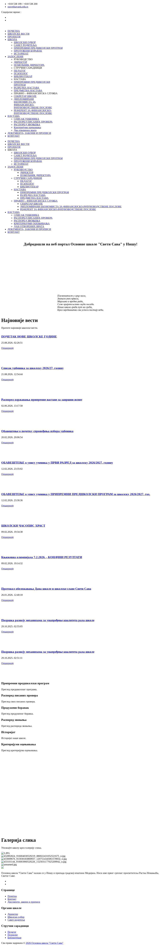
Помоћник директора (29, 65)
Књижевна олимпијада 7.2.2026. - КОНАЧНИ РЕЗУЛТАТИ (41, 557)
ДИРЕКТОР (20, 62)
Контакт (12, 899)
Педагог (12, 932)
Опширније (7, 348)
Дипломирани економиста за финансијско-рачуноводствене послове (33, 103)
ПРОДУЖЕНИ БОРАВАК (28, 50)
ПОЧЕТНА (14, 31)
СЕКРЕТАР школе (25, 96)
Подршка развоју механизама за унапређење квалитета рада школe (47, 620)
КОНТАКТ (14, 136)
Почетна (12, 896)
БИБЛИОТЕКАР (23, 76)
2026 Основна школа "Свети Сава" (44, 943)
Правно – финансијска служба (36, 201)
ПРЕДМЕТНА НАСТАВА (28, 90)
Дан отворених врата (25, 130)
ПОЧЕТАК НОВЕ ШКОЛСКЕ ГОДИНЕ (29, 336)
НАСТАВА (14, 116)
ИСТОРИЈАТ (21, 53)
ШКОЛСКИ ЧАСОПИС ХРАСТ (23, 525)
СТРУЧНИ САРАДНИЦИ (28, 178)
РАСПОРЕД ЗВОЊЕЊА (27, 124)
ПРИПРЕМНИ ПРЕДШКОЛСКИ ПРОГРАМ (38, 48)
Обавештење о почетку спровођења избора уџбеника (37, 431)
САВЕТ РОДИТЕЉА (25, 45)
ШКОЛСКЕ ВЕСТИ (18, 33)
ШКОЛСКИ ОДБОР (25, 42)
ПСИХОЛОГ (21, 73)
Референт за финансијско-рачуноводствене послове (33, 112)
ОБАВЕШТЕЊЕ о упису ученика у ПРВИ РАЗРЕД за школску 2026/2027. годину (57, 462)
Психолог (13, 934)
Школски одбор (16, 917)
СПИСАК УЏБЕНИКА (26, 119)
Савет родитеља (16, 919)
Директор (13, 914)
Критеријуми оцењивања (27, 127)
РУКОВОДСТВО (23, 169)
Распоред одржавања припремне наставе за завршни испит (41, 399)
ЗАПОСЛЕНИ (15, 56)
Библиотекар (14, 937)
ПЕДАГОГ (20, 70)
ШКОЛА (12, 39)
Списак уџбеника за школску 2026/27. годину (32, 368)
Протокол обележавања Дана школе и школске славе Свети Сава (46, 588)
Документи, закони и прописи (24, 902)
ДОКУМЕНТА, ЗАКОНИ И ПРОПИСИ (29, 133)
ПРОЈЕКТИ (14, 36)
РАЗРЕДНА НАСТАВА (26, 87)
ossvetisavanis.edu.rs (18, 6)
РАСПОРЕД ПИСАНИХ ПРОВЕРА (33, 121)
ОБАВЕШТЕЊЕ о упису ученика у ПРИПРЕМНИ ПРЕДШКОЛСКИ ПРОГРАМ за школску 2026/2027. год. (75, 494)
